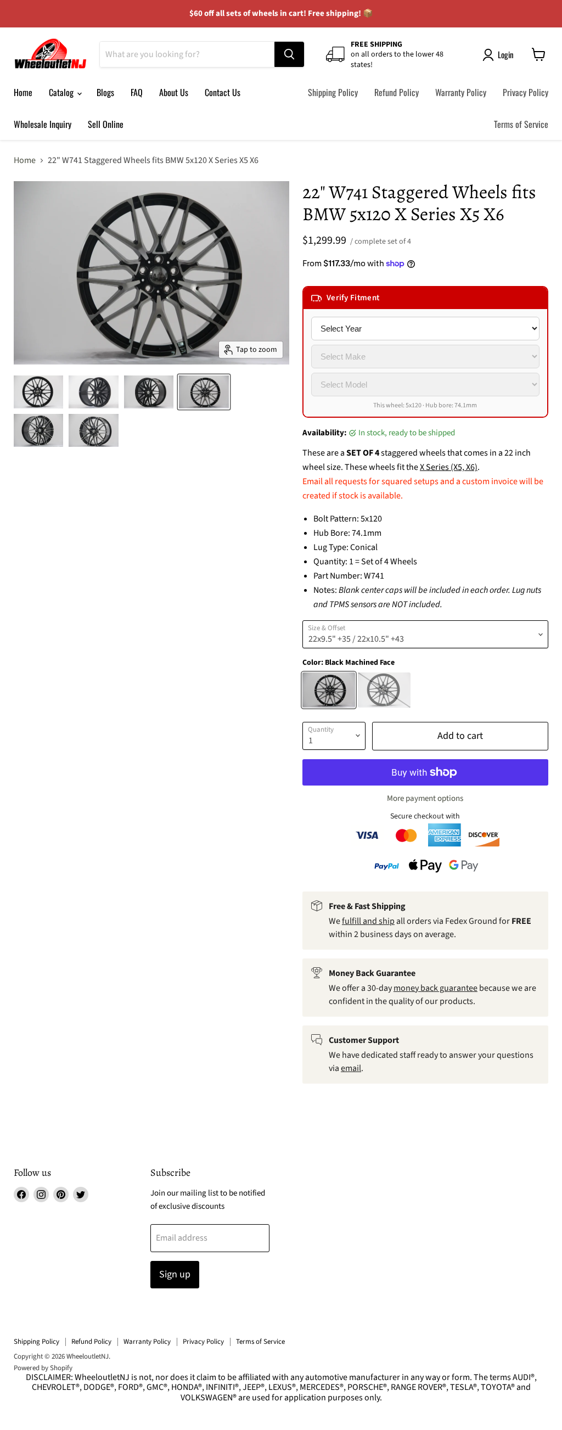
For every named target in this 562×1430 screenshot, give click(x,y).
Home (23, 92)
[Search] (289, 54)
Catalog (62, 92)
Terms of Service (521, 124)
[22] (38, 392)
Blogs (105, 92)
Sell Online (105, 124)
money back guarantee (435, 988)
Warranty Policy (460, 92)
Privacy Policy (525, 92)
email (351, 1068)
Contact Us (222, 92)
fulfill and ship (368, 921)
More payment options (425, 798)
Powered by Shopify (43, 1368)
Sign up (174, 1274)
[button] (425, 298)
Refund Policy (396, 92)
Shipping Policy (333, 92)
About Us (173, 92)
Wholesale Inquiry (42, 124)
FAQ (137, 92)
